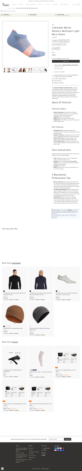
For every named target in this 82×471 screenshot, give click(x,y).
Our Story (31, 450)
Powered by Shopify (45, 468)
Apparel (14, 4)
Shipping (59, 58)
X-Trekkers (69, 209)
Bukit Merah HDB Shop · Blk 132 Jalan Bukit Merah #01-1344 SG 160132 (21, 456)
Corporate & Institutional (34, 451)
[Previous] (3, 70)
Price (53, 52)
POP (64, 44)
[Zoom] (25, 44)
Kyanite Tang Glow (64, 40)
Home (10, 8)
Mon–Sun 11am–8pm (20, 452)
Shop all (41, 4)
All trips (55, 217)
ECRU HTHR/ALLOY (57, 44)
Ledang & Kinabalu (57, 215)
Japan (63, 215)
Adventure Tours (64, 4)
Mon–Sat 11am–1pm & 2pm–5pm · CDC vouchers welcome (21, 461)
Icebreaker (16, 263)
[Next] (47, 70)
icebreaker (54, 37)
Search (30, 459)
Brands (21, 4)
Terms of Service (32, 455)
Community (31, 453)
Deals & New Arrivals (31, 4)
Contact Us (31, 448)
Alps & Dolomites (72, 215)
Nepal (67, 215)
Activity (48, 4)
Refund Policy (31, 457)
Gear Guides (55, 4)
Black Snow (55, 40)
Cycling (13, 8)
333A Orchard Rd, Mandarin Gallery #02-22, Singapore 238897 (22, 450)
